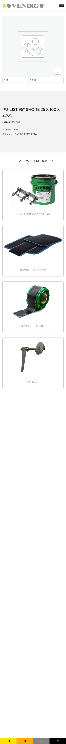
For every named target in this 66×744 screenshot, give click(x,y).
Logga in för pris (11, 121)
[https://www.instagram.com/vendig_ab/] (58, 741)
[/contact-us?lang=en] (24, 741)
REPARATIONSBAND (33, 326)
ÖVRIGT (19, 134)
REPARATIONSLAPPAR (33, 270)
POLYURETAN (31, 134)
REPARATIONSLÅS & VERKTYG (33, 214)
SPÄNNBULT (33, 382)
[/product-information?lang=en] (41, 741)
